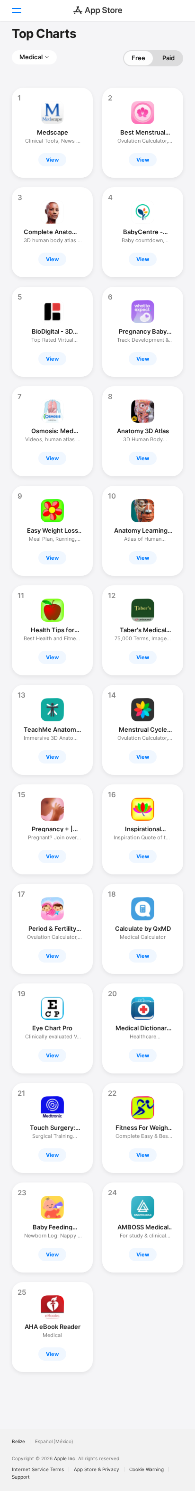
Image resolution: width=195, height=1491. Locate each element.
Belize (18, 1441)
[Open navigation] (16, 10)
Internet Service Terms (38, 1469)
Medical (31, 57)
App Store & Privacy (96, 1469)
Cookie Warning (146, 1469)
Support (21, 1476)
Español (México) (54, 1441)
